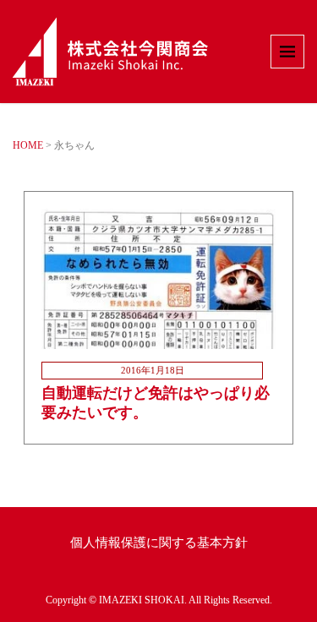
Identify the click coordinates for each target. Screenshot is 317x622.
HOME (28, 145)
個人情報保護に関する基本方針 (159, 542)
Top (302, 607)
